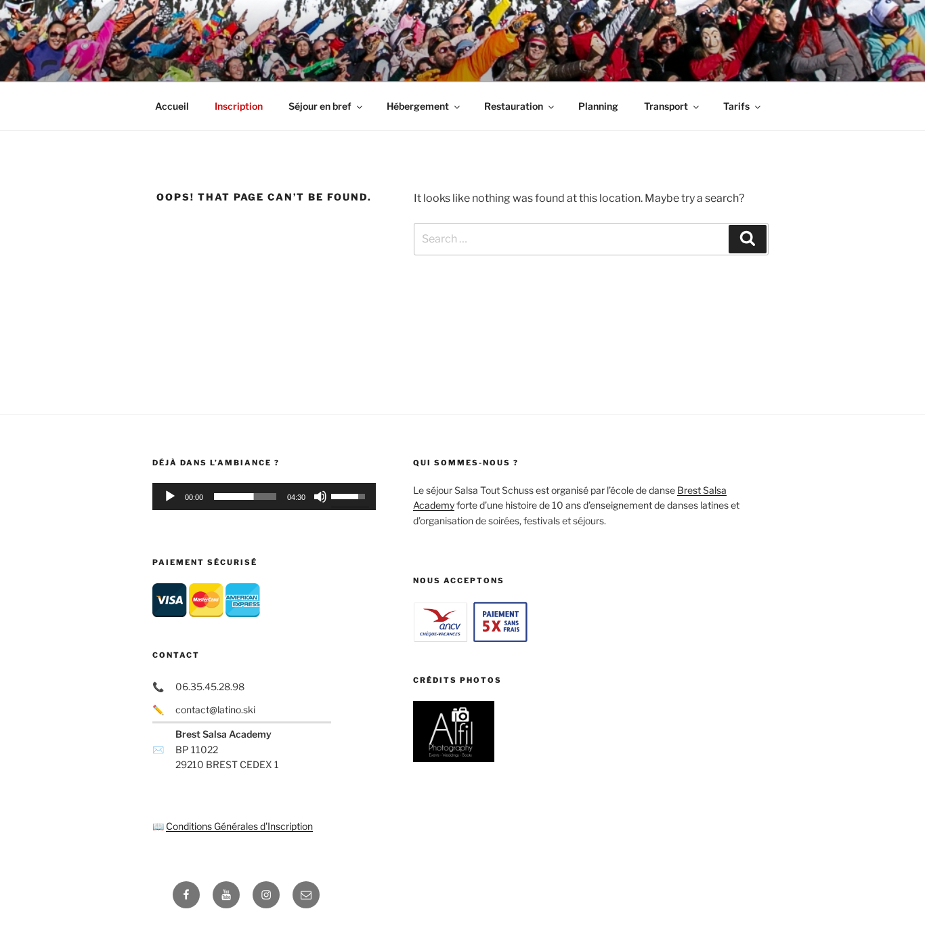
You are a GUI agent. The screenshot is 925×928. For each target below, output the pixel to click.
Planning (598, 106)
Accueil (172, 106)
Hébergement (418, 106)
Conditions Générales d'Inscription (239, 826)
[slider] (245, 496)
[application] (264, 496)
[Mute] (320, 496)
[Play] (170, 496)
